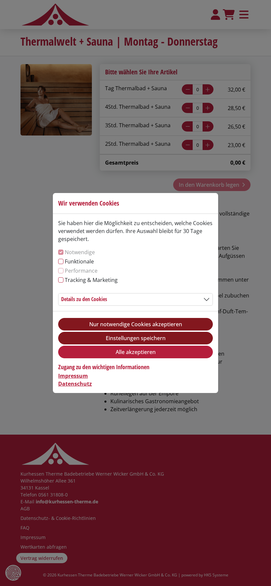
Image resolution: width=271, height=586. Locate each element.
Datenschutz (75, 383)
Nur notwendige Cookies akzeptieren (135, 324)
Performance (81, 270)
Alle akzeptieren (136, 352)
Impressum (73, 375)
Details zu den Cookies (84, 299)
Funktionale (79, 261)
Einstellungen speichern (136, 338)
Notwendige (80, 252)
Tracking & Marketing (91, 280)
